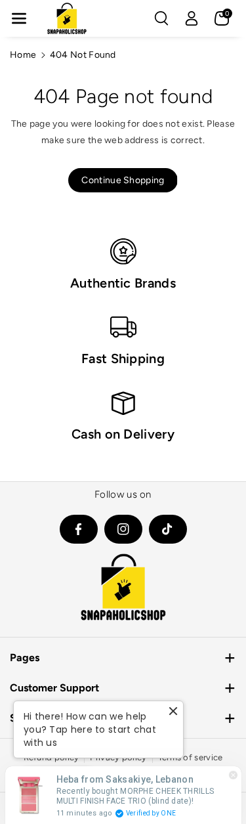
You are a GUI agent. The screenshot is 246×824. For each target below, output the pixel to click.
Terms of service (190, 757)
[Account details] (191, 18)
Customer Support (54, 688)
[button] (19, 18)
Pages (24, 657)
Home (23, 54)
